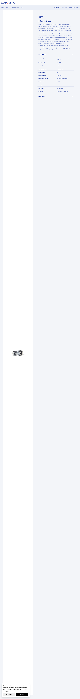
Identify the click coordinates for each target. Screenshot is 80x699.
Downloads (64, 7)
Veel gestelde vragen (74, 7)
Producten (7, 7)
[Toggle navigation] (77, 3)
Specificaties (57, 7)
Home (2, 7)
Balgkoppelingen (15, 7)
